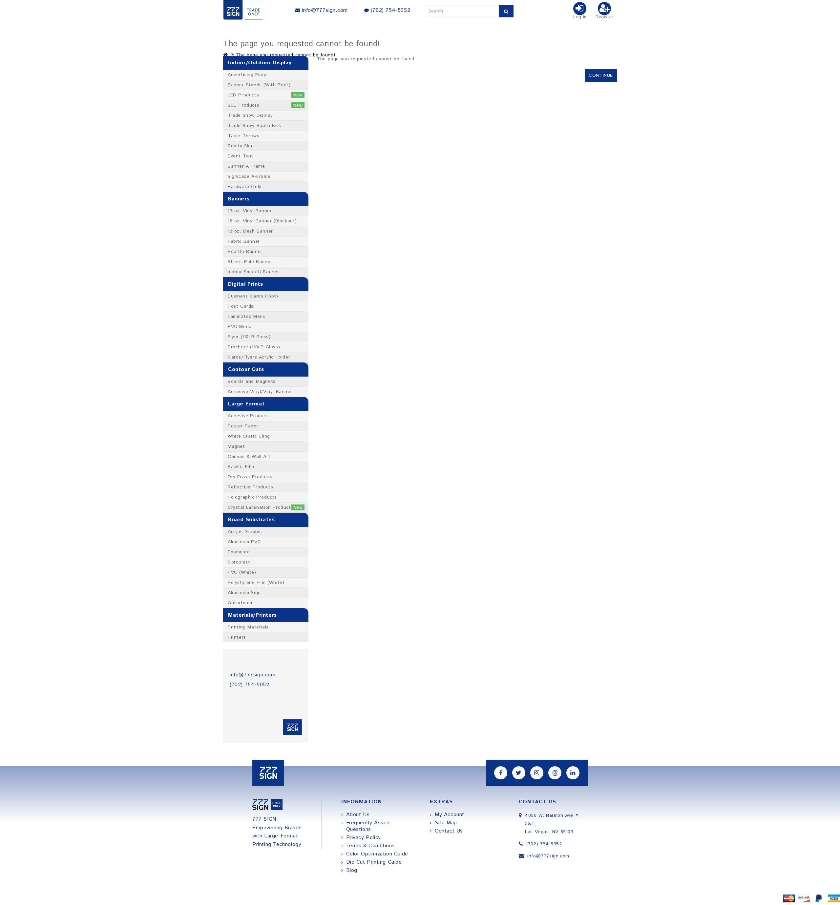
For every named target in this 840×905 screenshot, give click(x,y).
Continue (601, 75)
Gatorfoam (240, 603)
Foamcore (239, 552)
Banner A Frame (246, 166)
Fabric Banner (244, 241)
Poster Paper (243, 426)
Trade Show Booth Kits (254, 125)
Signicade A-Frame (249, 176)
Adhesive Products (249, 416)
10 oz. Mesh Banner (250, 231)
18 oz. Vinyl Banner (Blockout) (262, 221)
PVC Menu (240, 326)
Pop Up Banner (245, 251)
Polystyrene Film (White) (256, 582)
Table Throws (243, 136)
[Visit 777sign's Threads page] (554, 772)
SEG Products (265, 105)
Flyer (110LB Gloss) (249, 337)
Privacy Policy (363, 837)
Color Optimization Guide (377, 854)
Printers (237, 637)
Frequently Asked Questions (368, 826)
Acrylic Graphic (245, 531)
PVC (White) (242, 572)
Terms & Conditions (370, 846)
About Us (358, 814)
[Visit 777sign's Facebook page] (500, 772)
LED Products (265, 95)
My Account (449, 814)
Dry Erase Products (250, 477)
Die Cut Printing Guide (374, 862)
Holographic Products (252, 497)
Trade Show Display (250, 115)
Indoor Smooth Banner (253, 272)
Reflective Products (250, 487)
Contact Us (449, 831)
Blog (351, 870)
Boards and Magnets (252, 381)
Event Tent (240, 156)
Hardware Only (245, 186)
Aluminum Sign (244, 592)
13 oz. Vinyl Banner (250, 211)
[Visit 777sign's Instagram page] (536, 772)
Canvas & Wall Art (249, 456)
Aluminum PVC (244, 542)
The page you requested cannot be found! (285, 55)
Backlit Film (241, 466)
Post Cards (241, 306)
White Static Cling (249, 436)
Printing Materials (248, 627)
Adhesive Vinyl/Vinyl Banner (260, 391)
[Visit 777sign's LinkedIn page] (572, 772)
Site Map (446, 823)
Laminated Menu (246, 316)
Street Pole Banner (250, 261)
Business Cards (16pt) (253, 296)
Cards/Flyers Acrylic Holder (259, 357)
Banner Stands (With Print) (259, 85)
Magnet (236, 446)
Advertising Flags (247, 75)
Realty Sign (241, 146)
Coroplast (239, 562)
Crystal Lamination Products (265, 507)
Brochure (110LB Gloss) (254, 347)
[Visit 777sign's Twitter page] (518, 772)
